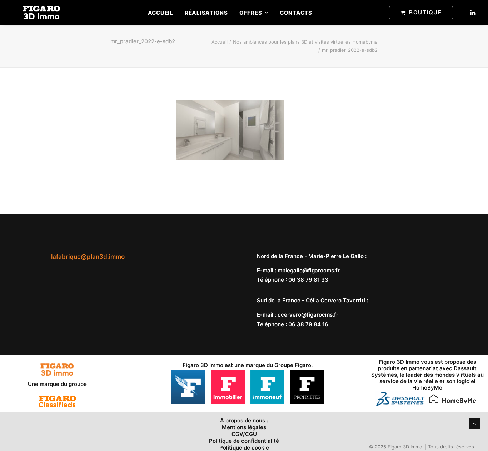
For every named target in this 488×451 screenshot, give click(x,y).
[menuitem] (160, 12)
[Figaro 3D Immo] (41, 12)
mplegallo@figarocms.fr (309, 270)
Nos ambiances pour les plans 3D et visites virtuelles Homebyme (305, 42)
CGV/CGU (244, 434)
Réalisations (206, 12)
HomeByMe (427, 387)
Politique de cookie (244, 447)
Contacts (296, 12)
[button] (472, 12)
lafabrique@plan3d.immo (88, 256)
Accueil (160, 12)
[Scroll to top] (474, 423)
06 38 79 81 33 (308, 279)
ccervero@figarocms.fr (308, 314)
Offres (250, 12)
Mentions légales (244, 427)
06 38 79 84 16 (308, 324)
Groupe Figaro (292, 365)
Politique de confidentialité (244, 440)
